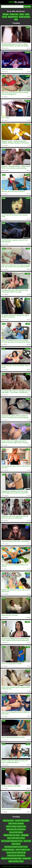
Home (5, 866)
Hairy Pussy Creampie (16, 823)
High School (16, 844)
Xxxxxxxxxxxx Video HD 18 (16, 852)
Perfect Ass (14, 14)
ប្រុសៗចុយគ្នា (24, 835)
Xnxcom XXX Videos (22, 820)
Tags (10, 866)
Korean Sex (26, 858)
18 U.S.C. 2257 (24, 866)
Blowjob (5, 14)
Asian (27, 14)
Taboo (21, 14)
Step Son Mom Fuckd (16, 861)
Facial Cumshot (24, 17)
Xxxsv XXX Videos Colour (16, 838)
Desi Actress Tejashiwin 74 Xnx (12, 841)
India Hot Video (8, 820)
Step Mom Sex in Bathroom (16, 829)
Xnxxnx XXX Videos (16, 832)
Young (4, 17)
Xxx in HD (27, 841)
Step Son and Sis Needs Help (11, 858)
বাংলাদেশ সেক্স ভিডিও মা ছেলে (23, 850)
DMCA (15, 866)
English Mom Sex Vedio (12, 835)
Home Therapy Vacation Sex (16, 826)
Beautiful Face (13, 17)
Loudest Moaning (8, 850)
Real (16, 19)
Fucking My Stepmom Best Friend (16, 847)
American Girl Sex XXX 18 (16, 855)
